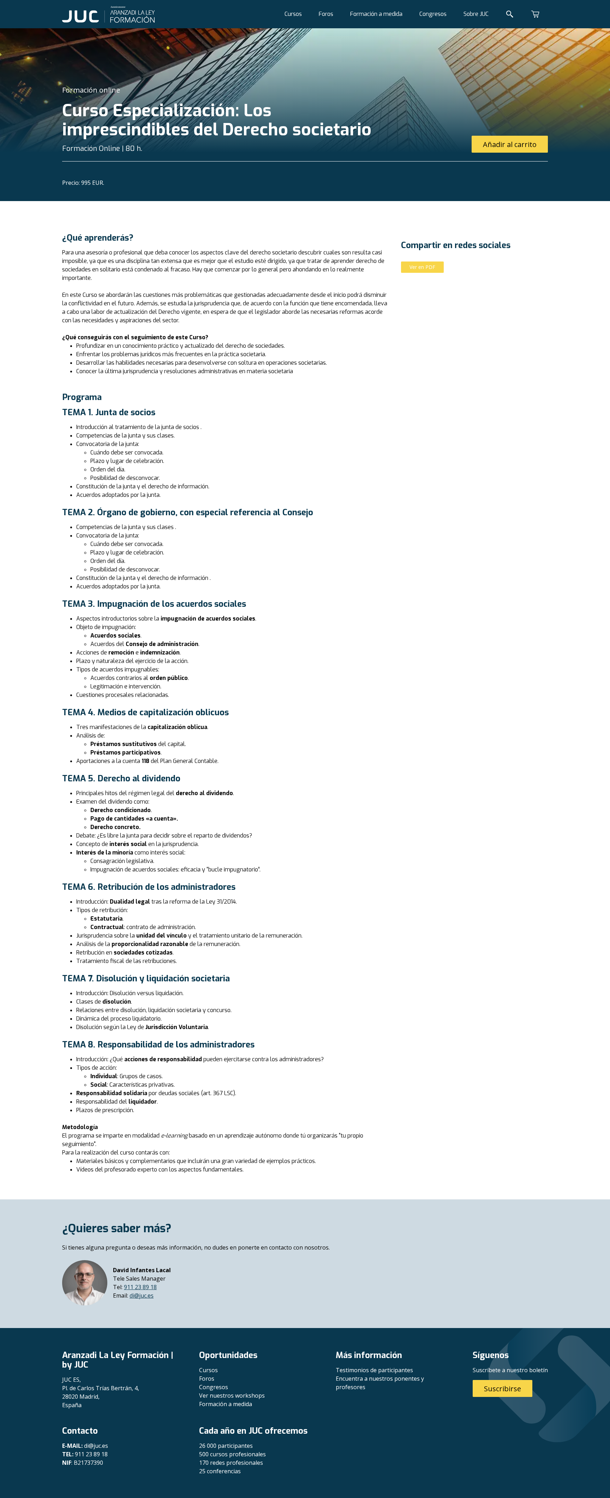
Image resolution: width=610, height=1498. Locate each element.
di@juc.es (142, 1295)
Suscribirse (502, 1388)
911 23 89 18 (140, 1287)
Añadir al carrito (510, 144)
